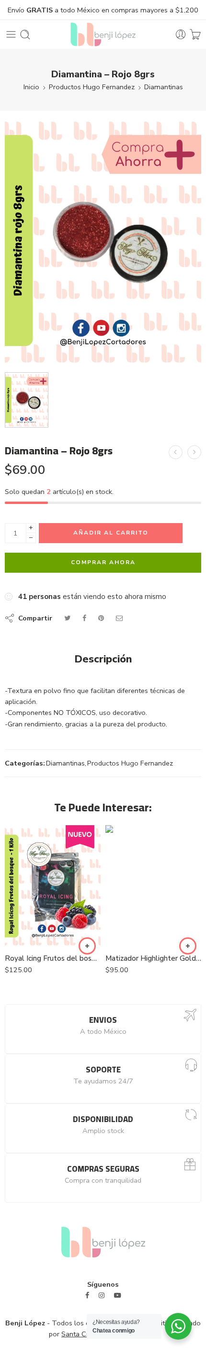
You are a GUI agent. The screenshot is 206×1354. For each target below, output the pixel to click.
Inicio (31, 87)
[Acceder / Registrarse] (181, 35)
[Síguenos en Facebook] (87, 1295)
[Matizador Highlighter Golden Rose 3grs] (153, 886)
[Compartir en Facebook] (84, 618)
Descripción (103, 659)
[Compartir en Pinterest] (101, 618)
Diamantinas (163, 87)
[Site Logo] (103, 1241)
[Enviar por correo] (119, 618)
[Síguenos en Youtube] (117, 1295)
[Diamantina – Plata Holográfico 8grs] (176, 452)
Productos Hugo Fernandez (92, 87)
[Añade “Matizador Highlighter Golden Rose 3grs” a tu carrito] (187, 946)
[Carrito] (195, 35)
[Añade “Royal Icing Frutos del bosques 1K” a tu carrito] (87, 946)
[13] (103, 240)
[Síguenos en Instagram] (101, 1295)
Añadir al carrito (111, 532)
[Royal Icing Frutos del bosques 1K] (53, 886)
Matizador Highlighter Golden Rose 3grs (153, 958)
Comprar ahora (103, 562)
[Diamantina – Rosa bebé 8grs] (194, 452)
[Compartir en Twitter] (67, 618)
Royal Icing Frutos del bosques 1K (53, 958)
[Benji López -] (103, 34)
